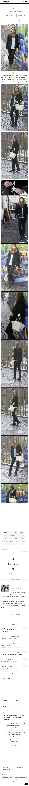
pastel (23, 541)
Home (9, 11)
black (21, 532)
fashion (12, 535)
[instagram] (11, 592)
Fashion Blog (20, 535)
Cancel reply (18, 674)
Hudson (5, 541)
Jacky (11, 541)
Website (5, 706)
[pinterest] (13, 592)
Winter (15, 544)
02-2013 (8, 532)
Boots (5, 535)
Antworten (25, 628)
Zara (21, 544)
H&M (22, 538)
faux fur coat (8, 538)
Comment (14, 20)
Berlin (15, 532)
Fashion (14, 11)
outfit (17, 541)
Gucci (16, 538)
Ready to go (5, 549)
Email (18, 700)
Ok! (26, 784)
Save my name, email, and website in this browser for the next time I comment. (13, 717)
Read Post (21, 15)
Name (5, 700)
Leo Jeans (24, 551)
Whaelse (8, 544)
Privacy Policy (22, 784)
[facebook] (2, 774)
